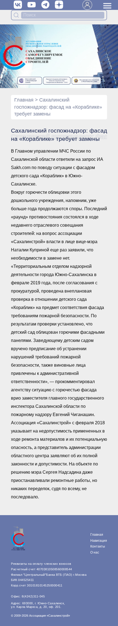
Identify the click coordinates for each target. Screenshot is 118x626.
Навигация (98, 541)
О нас (94, 552)
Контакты (97, 546)
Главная (23, 100)
